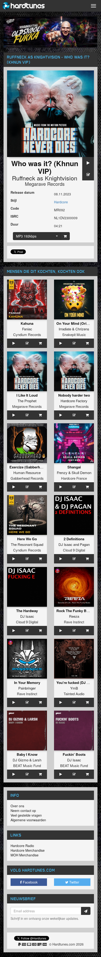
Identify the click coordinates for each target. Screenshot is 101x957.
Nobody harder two (74, 395)
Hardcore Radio (22, 845)
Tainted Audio (74, 693)
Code (15, 208)
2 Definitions (74, 538)
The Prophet (27, 400)
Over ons (17, 806)
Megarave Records (45, 183)
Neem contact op (23, 810)
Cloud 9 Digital (74, 550)
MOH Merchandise (25, 855)
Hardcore (61, 202)
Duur (14, 224)
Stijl (14, 200)
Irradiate (65, 328)
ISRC (14, 216)
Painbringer (27, 688)
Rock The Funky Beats (74, 610)
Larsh (37, 759)
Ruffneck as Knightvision (44, 178)
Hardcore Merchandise (28, 850)
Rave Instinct (74, 621)
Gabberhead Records (27, 478)
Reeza (74, 616)
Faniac (27, 328)
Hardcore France (74, 478)
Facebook (30, 882)
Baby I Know (27, 754)
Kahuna (27, 323)
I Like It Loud (27, 395)
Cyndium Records (27, 334)
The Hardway (27, 610)
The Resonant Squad (27, 544)
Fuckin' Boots (74, 754)
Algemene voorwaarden (28, 820)
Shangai (74, 467)
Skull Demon (81, 472)
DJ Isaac (65, 544)
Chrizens (82, 328)
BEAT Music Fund (27, 765)
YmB (74, 688)
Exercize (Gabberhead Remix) (33, 467)
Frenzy (62, 472)
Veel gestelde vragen (26, 815)
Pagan (85, 544)
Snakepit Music (74, 334)
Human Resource (27, 472)
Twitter (73, 882)
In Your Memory (27, 682)
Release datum (22, 192)
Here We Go (27, 538)
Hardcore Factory (74, 400)
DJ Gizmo (20, 759)
